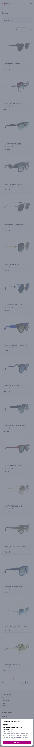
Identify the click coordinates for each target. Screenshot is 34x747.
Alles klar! (17, 742)
